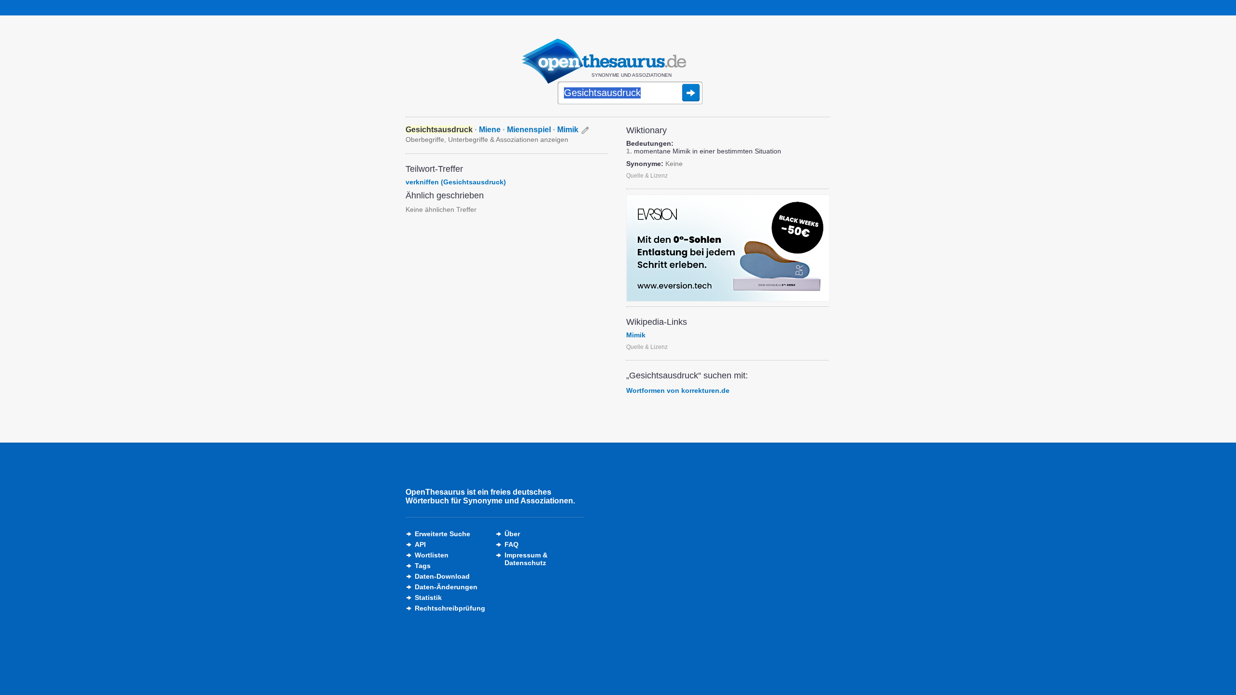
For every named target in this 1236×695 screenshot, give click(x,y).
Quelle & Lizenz (647, 175)
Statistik (428, 597)
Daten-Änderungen (446, 587)
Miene (490, 129)
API (420, 544)
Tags (423, 566)
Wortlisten (432, 555)
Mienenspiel (529, 129)
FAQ (512, 544)
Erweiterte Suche (442, 534)
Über (512, 534)
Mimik (567, 129)
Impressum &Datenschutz (526, 559)
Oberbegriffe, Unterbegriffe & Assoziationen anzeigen (487, 139)
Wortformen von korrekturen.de (678, 390)
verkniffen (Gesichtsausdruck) (456, 182)
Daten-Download (442, 576)
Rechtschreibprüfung (450, 608)
